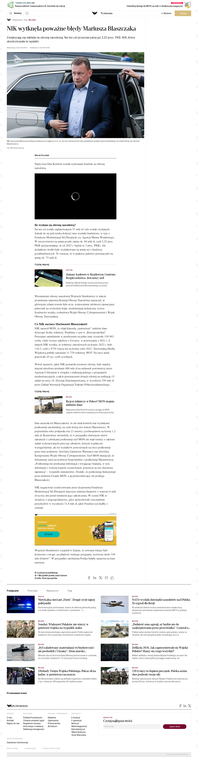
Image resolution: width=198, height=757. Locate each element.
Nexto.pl (75, 723)
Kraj (25, 20)
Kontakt (10, 720)
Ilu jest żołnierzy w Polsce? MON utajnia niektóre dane (90, 403)
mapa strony (12, 748)
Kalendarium (30, 748)
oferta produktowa (51, 748)
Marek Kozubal (42, 155)
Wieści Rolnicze (78, 732)
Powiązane (13, 590)
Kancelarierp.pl (78, 729)
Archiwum (52, 726)
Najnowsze (52, 590)
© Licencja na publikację (46, 573)
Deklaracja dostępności (33, 729)
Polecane (33, 590)
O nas (9, 717)
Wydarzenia (106, 13)
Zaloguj (183, 13)
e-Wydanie (166, 13)
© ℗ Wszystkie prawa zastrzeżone (51, 575)
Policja (41, 596)
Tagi (69, 590)
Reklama (52, 717)
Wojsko (32, 20)
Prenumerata (54, 723)
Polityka (69, 270)
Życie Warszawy (78, 735)
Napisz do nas (13, 723)
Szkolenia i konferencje (17, 742)
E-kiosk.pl (75, 717)
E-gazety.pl (76, 720)
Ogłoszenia (53, 720)
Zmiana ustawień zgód (33, 720)
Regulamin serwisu (32, 723)
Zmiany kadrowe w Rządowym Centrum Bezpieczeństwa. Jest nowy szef (90, 276)
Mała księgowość (79, 726)
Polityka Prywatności (32, 717)
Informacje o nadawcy (33, 726)
